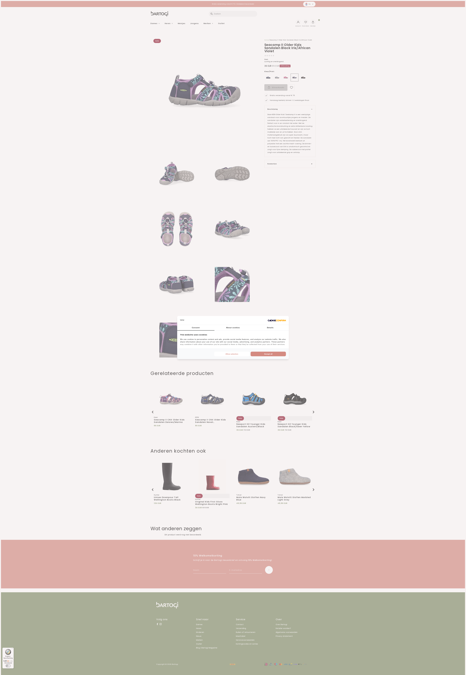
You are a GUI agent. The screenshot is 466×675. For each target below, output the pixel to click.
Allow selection (231, 354)
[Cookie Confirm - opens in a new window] (277, 320)
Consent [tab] (196, 328)
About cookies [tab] (233, 328)
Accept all (268, 354)
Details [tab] (270, 328)
